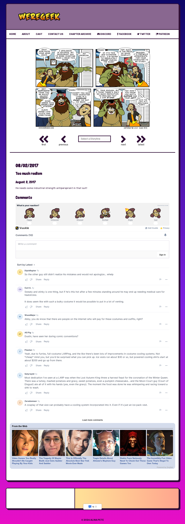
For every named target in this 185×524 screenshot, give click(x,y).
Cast (39, 34)
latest (141, 144)
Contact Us (55, 34)
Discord (105, 34)
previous (63, 144)
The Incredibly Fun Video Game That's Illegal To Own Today (159, 460)
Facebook (124, 34)
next (123, 144)
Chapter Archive (80, 34)
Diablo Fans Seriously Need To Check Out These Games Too (133, 460)
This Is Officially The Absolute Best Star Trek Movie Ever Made (77, 460)
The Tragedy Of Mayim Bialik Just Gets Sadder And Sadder (50, 460)
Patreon (164, 34)
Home (12, 34)
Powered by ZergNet (165, 467)
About (26, 34)
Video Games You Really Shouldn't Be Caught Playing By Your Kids (24, 460)
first (44, 144)
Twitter (144, 34)
